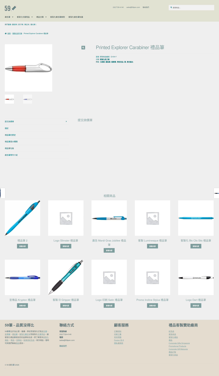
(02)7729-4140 (118, 7)
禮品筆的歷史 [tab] (10, 135)
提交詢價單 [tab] (9, 121)
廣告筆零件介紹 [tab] (11, 155)
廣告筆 (7, 17)
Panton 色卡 (119, 340)
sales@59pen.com (133, 7)
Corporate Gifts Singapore (179, 343)
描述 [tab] (6, 128)
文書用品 (41, 334)
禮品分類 (40, 17)
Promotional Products (177, 346)
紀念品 (171, 331)
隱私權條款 (118, 343)
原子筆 (20, 24)
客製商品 (172, 334)
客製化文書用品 (23, 17)
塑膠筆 (113, 62)
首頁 (9, 33)
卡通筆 (102, 62)
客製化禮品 (173, 337)
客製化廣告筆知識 (75, 17)
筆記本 (26, 24)
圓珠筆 (108, 62)
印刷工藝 (117, 334)
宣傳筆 (7, 334)
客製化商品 (173, 355)
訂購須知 (117, 331)
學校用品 (120, 62)
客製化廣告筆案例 (57, 17)
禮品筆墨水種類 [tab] (11, 141)
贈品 (12, 340)
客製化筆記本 (24, 334)
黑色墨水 (130, 62)
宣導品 (19, 340)
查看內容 (22, 246)
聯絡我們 (146, 7)
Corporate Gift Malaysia (178, 349)
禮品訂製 (172, 352)
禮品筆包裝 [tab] (9, 148)
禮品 (17, 343)
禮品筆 (15, 334)
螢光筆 (33, 24)
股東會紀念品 (28, 340)
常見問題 (117, 337)
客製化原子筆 (17, 33)
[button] (83, 47)
